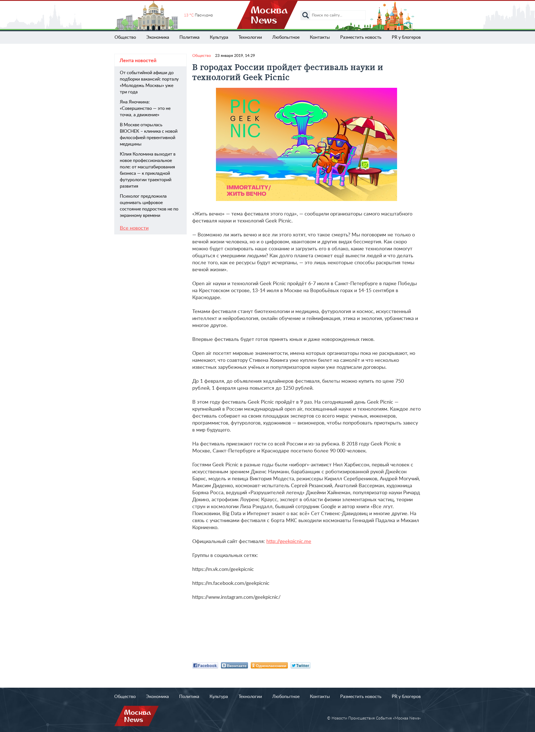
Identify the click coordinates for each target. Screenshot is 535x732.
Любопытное (286, 37)
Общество (125, 37)
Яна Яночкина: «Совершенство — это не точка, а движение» (145, 108)
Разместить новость (360, 37)
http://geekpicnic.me (288, 541)
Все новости (134, 228)
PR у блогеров (406, 37)
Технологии (250, 37)
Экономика (157, 37)
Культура (219, 37)
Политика (189, 37)
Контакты (320, 37)
